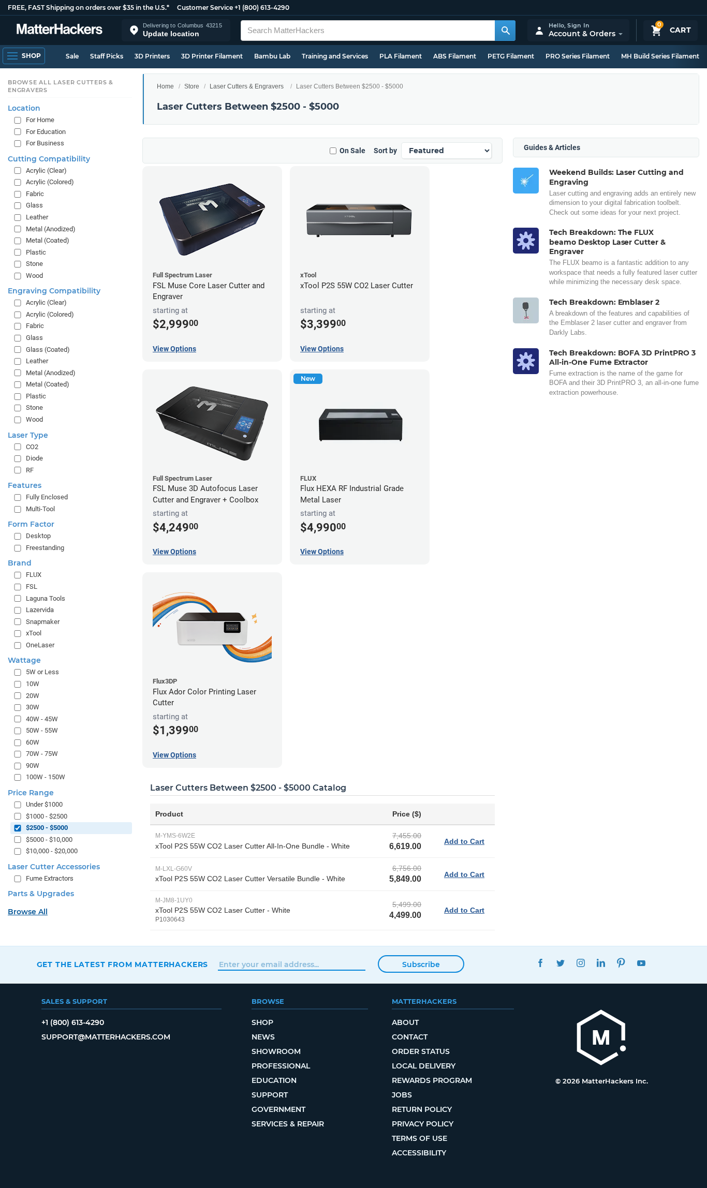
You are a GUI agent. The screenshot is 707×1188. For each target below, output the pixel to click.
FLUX (33, 575)
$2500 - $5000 (47, 828)
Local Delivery (423, 1066)
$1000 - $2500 (46, 816)
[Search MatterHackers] (505, 30)
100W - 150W (45, 777)
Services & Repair (288, 1123)
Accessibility (419, 1152)
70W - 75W (42, 754)
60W (32, 742)
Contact (410, 1037)
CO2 (32, 447)
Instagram (581, 963)
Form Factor (31, 524)
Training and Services (335, 56)
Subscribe (421, 964)
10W (32, 684)
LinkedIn (601, 963)
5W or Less (42, 672)
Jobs (402, 1095)
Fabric (35, 194)
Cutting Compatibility (49, 159)
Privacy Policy (422, 1123)
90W (32, 765)
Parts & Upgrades (41, 894)
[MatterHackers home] (59, 30)
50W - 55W (42, 731)
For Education (46, 132)
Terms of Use (419, 1138)
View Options (174, 349)
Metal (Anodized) (51, 229)
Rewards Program (432, 1080)
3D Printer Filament (212, 56)
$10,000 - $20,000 (52, 851)
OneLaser (40, 645)
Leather (37, 217)
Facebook (541, 963)
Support (270, 1095)
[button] (176, 30)
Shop (262, 1022)
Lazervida (40, 610)
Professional (281, 1066)
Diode (34, 458)
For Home (40, 120)
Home (165, 86)
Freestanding (45, 548)
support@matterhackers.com (105, 1037)
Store (191, 86)
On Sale (352, 150)
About (405, 1022)
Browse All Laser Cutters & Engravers (60, 86)
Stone (34, 264)
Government (278, 1109)
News (263, 1037)
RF (30, 470)
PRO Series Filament (578, 56)
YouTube (641, 963)
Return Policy (422, 1109)
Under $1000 (44, 804)
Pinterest (621, 963)
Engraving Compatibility (54, 291)
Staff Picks (106, 56)
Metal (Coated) (47, 240)
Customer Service (205, 7)
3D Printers (152, 56)
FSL (31, 586)
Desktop (38, 536)
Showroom (276, 1051)
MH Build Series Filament (660, 56)
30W (32, 707)
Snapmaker (43, 622)
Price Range (31, 792)
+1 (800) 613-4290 (261, 7)
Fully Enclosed (47, 497)
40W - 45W (42, 719)
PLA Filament (400, 56)
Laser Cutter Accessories (54, 866)
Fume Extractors (49, 878)
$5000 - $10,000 (49, 839)
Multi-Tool (40, 509)
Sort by (385, 150)
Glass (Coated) (48, 349)
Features (24, 486)
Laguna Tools (45, 598)
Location (24, 108)
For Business (45, 143)
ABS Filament (454, 56)
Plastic (36, 252)
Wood (34, 275)
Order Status (421, 1051)
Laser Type (28, 435)
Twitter (561, 963)
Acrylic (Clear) (46, 170)
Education (274, 1080)
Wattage (24, 660)
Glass (34, 206)
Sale (72, 56)
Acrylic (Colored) (50, 182)
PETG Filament (511, 56)
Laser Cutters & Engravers (247, 86)
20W (32, 696)
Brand (20, 563)
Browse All (28, 912)
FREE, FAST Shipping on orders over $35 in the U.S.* (88, 7)
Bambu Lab (272, 56)
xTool (33, 633)
